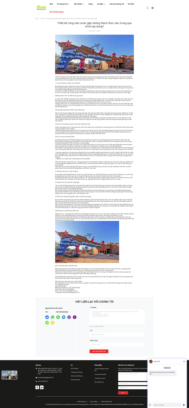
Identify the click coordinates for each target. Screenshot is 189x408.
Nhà (36, 18)
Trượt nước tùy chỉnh (100, 374)
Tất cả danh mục (99, 382)
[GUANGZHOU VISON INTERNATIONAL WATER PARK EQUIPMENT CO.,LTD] (41, 7)
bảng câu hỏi (64, 284)
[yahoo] (74, 317)
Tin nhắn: (93, 307)
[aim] (52, 323)
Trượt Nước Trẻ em (99, 378)
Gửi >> (123, 393)
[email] (47, 317)
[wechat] (58, 317)
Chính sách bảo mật (106, 401)
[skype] (63, 317)
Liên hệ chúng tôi (75, 379)
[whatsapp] (52, 317)
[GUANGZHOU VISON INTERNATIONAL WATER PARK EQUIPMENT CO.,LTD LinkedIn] (42, 387)
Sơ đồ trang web (81, 401)
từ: (91, 330)
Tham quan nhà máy (76, 372)
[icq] (47, 323)
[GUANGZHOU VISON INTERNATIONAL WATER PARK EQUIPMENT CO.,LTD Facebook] (37, 387)
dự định (131, 4)
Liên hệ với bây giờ (99, 351)
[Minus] (184, 361)
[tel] (58, 323)
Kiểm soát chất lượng (77, 376)
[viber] (69, 317)
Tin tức (42, 18)
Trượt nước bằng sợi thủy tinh (101, 369)
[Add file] (150, 405)
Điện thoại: (94, 340)
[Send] (184, 405)
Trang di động (93, 401)
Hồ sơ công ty (74, 368)
